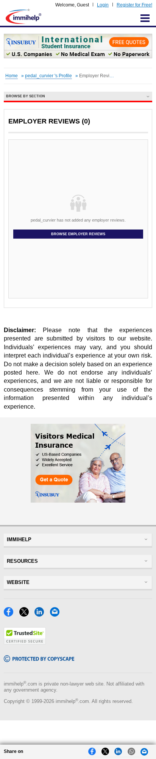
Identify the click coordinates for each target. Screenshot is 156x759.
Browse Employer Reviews (78, 234)
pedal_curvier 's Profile (48, 75)
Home (11, 75)
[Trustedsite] (25, 642)
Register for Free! (134, 5)
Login (103, 5)
